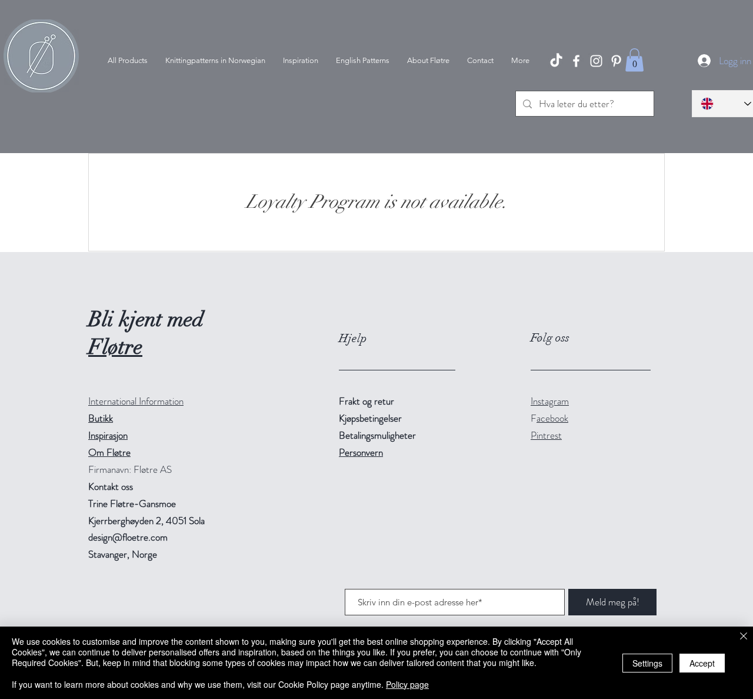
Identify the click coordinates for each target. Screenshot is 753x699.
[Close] (744, 637)
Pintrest (546, 435)
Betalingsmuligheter (377, 435)
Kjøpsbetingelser (370, 418)
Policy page (407, 684)
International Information (136, 401)
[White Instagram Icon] (596, 61)
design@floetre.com (128, 537)
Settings (647, 663)
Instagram (550, 401)
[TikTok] (556, 61)
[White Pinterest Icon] (616, 61)
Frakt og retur (366, 401)
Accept (702, 663)
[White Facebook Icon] (576, 61)
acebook (552, 418)
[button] (634, 59)
